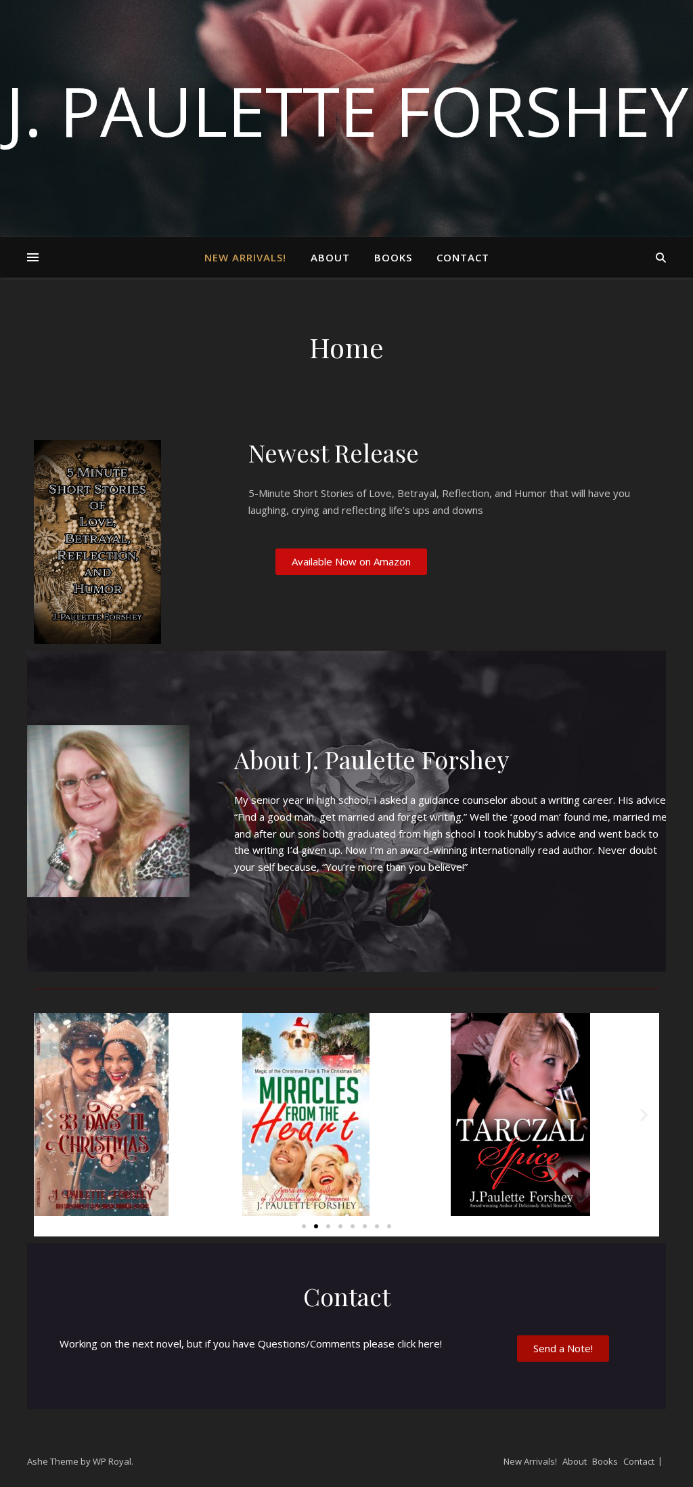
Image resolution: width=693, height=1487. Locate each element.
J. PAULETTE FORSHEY (346, 110)
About (330, 257)
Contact (463, 257)
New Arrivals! (245, 257)
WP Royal (112, 1461)
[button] (49, 1114)
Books (393, 257)
